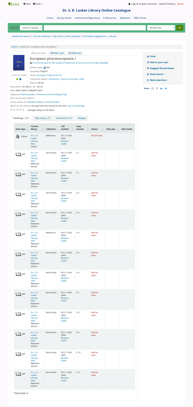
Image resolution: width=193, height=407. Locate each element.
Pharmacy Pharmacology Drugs (52, 94)
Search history (167, 4)
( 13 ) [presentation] (21, 118)
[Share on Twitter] (165, 88)
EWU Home (140, 18)
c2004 (81, 79)
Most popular (73, 36)
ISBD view (76, 53)
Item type (20, 129)
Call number (65, 127)
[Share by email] (152, 88)
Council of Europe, (69, 79)
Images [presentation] (82, 118)
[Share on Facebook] (157, 88)
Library (112, 36)
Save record (156, 74)
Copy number (80, 127)
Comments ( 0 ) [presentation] (64, 118)
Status (94, 129)
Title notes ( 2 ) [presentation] (42, 118)
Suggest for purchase (161, 68)
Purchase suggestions (94, 36)
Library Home (64, 18)
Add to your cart (158, 62)
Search (14, 28)
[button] (27, 4)
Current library (34, 127)
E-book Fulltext (52, 102)
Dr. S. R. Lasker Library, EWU (34, 139)
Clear (181, 4)
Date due (110, 129)
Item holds (127, 129)
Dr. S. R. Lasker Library (15, 4)
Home (50, 18)
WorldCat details (35, 102)
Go (179, 27)
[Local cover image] (19, 62)
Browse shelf (65, 142)
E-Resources (109, 18)
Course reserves (41, 36)
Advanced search (21, 36)
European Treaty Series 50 (49, 75)
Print (152, 56)
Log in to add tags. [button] (76, 105)
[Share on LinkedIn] (161, 88)
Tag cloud (58, 36)
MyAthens (125, 18)
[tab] (21, 118)
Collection (51, 129)
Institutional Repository (87, 18)
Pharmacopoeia (27, 94)
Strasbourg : (54, 79)
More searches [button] (158, 80)
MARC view (58, 53)
